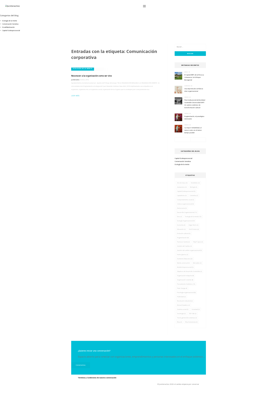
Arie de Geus (182, 183)
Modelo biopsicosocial (185, 267)
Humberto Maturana (184, 259)
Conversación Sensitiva (10, 24)
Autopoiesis (182, 187)
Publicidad (181, 297)
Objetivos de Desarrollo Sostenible (189, 271)
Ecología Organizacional (186, 221)
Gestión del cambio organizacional (189, 250)
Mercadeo (197, 263)
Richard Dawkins (183, 305)
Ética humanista (191, 322)
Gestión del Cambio (184, 246)
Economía (181, 225)
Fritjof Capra (198, 242)
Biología (193, 187)
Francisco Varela (183, 242)
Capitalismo (182, 195)
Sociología (181, 313)
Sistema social (182, 309)
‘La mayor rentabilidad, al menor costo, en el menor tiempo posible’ (193, 130)
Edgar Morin (193, 225)
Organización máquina (185, 276)
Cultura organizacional (185, 204)
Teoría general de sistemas (187, 318)
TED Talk (192, 313)
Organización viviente (185, 280)
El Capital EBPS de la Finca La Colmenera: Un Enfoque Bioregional (194, 77)
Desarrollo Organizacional (187, 212)
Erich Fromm (194, 229)
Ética (179, 322)
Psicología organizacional (186, 292)
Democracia (182, 208)
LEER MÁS (75, 96)
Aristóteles (195, 183)
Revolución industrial (185, 301)
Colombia (194, 195)
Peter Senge (182, 288)
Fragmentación (183, 238)
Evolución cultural (183, 233)
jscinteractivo (75, 80)
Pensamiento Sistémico (186, 284)
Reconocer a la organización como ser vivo (91, 75)
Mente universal (183, 263)
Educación (181, 229)
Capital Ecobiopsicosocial (11, 30)
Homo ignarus (182, 254)
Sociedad (196, 309)
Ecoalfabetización (8, 27)
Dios (179, 217)
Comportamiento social (185, 200)
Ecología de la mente (9, 21)
